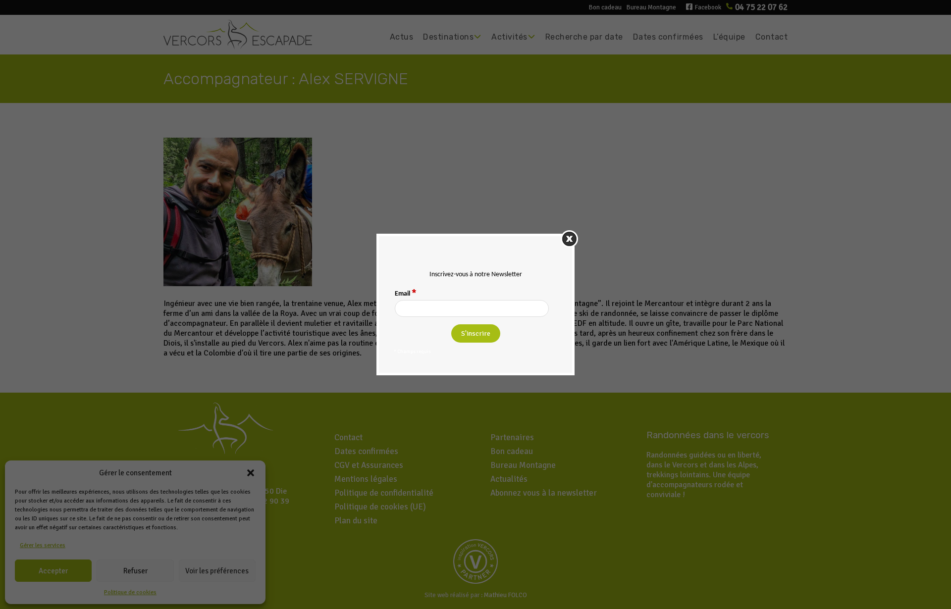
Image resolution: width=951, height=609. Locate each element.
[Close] (569, 239)
